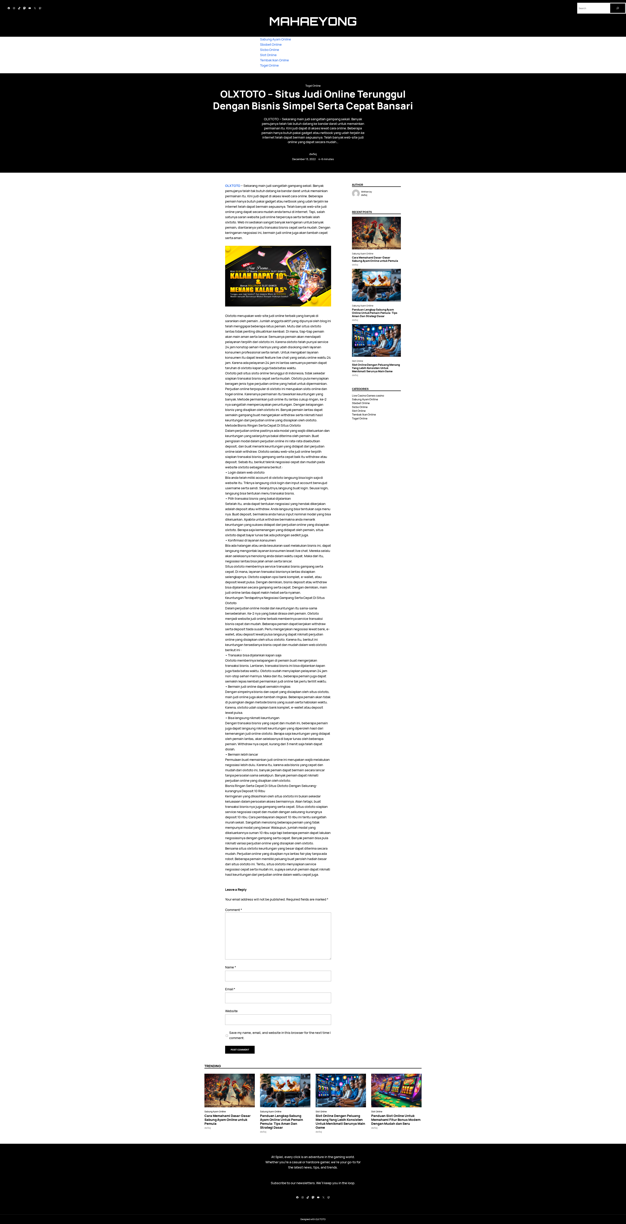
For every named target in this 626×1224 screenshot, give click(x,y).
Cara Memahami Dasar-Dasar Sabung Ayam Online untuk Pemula (375, 259)
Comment (233, 910)
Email (230, 989)
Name (230, 967)
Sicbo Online (269, 49)
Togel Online (269, 65)
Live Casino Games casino (368, 395)
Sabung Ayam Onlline (362, 253)
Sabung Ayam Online (275, 39)
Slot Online (268, 55)
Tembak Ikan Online (274, 60)
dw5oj (313, 154)
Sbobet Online (271, 44)
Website (231, 1011)
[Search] (617, 8)
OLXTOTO (232, 185)
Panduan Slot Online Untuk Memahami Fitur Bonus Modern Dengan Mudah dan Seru (396, 1120)
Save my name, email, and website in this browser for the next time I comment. (280, 1035)
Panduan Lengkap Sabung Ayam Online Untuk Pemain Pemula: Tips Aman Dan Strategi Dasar (374, 313)
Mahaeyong (313, 21)
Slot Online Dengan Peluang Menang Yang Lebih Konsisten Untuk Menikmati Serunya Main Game (376, 368)
